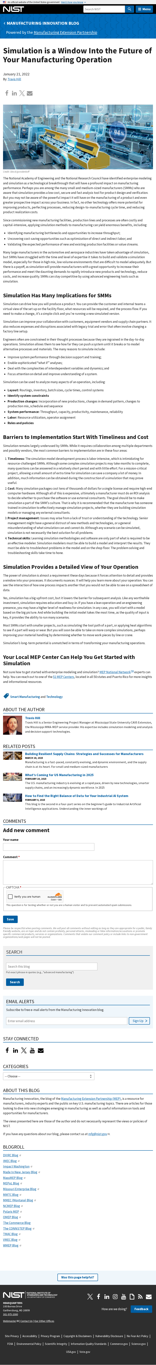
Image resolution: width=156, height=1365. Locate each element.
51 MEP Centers (63, 677)
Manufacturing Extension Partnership (65, 32)
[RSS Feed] (140, 1296)
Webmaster (9, 1321)
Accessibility (29, 1336)
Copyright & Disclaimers (78, 1336)
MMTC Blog (10, 1195)
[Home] (13, 9)
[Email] (29, 93)
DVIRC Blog (10, 1155)
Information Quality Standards (89, 1344)
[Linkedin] (14, 93)
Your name (10, 840)
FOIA (10, 1344)
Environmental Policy (29, 1344)
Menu (146, 9)
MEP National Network (115, 672)
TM (132, 670)
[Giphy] (132, 1296)
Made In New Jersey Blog (20, 1172)
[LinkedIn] (15, 1050)
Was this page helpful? (77, 1277)
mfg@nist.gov (97, 1134)
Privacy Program (50, 1336)
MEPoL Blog (11, 1183)
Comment (11, 857)
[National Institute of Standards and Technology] (30, 1295)
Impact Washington (16, 1166)
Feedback (141, 1309)
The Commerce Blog (17, 1223)
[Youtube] (32, 1050)
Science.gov (138, 1344)
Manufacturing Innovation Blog (43, 23)
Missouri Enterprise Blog (19, 1189)
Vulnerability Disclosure (109, 1336)
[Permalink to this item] (114, 295)
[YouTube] (123, 1296)
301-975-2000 (10, 1314)
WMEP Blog (10, 1245)
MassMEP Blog (13, 1178)
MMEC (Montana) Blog (18, 1200)
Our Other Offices (44, 1321)
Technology (54, 697)
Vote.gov (85, 1352)
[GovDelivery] (41, 1050)
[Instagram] (115, 1296)
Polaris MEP (11, 1212)
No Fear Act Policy (137, 1336)
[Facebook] (7, 93)
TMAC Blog (10, 1234)
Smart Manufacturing (25, 697)
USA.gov (71, 1352)
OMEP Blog (10, 1217)
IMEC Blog (10, 1161)
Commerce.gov (119, 1344)
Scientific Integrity (56, 1344)
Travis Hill (14, 79)
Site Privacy (12, 1336)
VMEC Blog (10, 1240)
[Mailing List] (149, 1296)
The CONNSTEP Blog (17, 1228)
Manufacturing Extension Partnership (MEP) (91, 1099)
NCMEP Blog (11, 1206)
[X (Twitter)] (24, 1050)
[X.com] (22, 93)
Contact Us (26, 1321)
